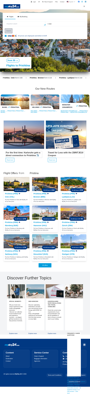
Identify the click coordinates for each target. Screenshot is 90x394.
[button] (33, 2)
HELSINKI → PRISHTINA (39, 111)
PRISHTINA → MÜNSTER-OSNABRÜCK (74, 112)
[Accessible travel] (39, 2)
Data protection (71, 375)
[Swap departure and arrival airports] (45, 24)
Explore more (13, 333)
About (7, 356)
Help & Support (39, 356)
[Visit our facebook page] (79, 2)
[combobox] (25, 23)
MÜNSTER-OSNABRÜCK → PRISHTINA (74, 111)
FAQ (56, 1)
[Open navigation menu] (84, 6)
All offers (45, 265)
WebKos (83, 381)
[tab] (10, 16)
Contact (62, 1)
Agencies (37, 361)
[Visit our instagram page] (82, 2)
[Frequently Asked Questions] (74, 307)
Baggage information (40, 358)
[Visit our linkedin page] (86, 2)
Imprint (83, 375)
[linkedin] (84, 345)
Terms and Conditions (54, 375)
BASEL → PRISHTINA (8, 111)
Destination (9, 358)
